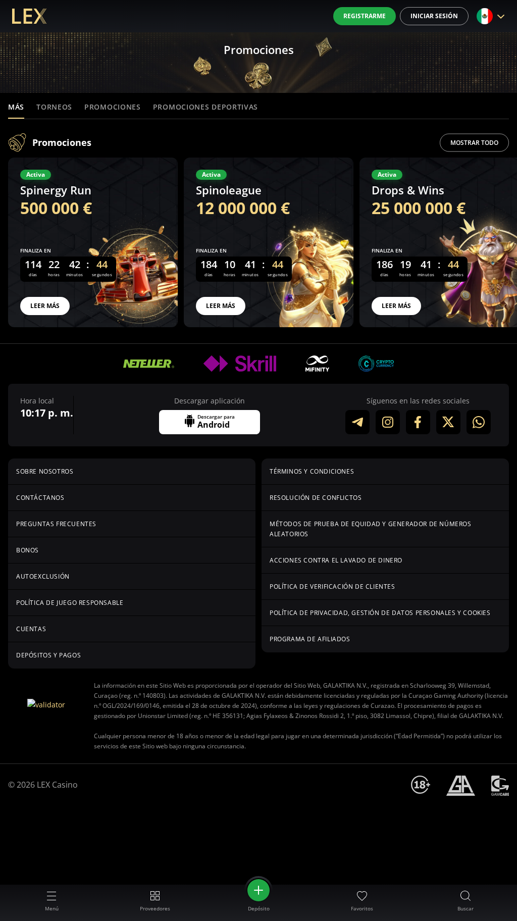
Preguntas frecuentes (56, 524)
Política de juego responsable (69, 602)
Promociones (112, 107)
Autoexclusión (43, 576)
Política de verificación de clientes (332, 586)
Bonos (27, 550)
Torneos (54, 107)
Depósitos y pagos (48, 655)
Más (16, 107)
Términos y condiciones (312, 471)
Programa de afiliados (310, 639)
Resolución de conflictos (315, 497)
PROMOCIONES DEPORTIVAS (205, 107)
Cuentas (31, 629)
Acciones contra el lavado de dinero (336, 560)
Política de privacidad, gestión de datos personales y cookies (380, 612)
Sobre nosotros (44, 471)
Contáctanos (40, 497)
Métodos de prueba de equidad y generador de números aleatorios (371, 529)
